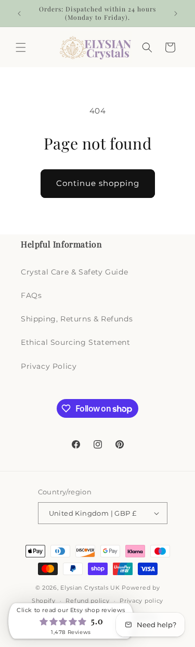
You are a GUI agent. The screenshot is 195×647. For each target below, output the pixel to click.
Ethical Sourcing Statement (76, 342)
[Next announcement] (175, 13)
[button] (20, 47)
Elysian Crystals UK (90, 587)
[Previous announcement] (19, 13)
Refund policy (87, 600)
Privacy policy (141, 600)
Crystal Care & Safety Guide (74, 272)
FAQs (31, 295)
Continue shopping (97, 183)
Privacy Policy (48, 366)
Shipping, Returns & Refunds (77, 319)
